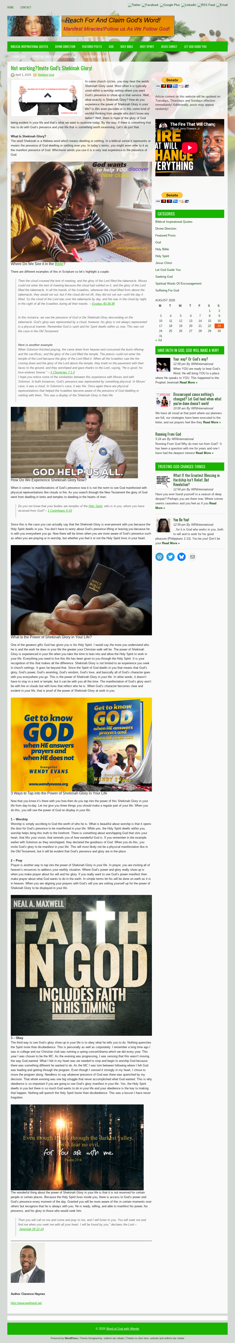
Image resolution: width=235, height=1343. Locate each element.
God (111, 46)
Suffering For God (95, 56)
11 (170, 321)
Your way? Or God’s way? (190, 359)
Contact (25, 7)
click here (143, 1338)
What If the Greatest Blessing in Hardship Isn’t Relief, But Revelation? (196, 480)
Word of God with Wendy (122, 1328)
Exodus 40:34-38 (103, 303)
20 (190, 326)
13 (190, 321)
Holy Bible (126, 46)
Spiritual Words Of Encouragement (54, 56)
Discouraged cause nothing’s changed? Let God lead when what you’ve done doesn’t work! (197, 398)
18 (170, 326)
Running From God (168, 434)
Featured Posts (92, 46)
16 (219, 321)
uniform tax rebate (114, 1338)
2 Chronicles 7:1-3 (62, 372)
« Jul (158, 340)
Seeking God (18, 56)
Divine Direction (65, 46)
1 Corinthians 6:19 (60, 510)
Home (10, 7)
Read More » (188, 382)
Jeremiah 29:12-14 (31, 1229)
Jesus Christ (169, 46)
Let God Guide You (195, 46)
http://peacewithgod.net (26, 1303)
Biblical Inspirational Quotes (29, 46)
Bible (59, 264)
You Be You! (181, 519)
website (154, 1338)
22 (209, 326)
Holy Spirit (147, 46)
